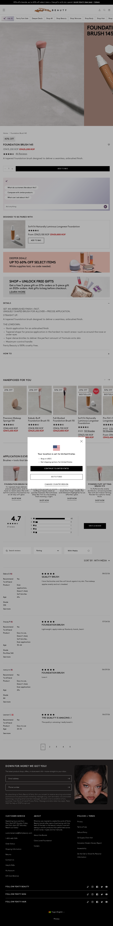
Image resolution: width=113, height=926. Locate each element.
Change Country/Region (56, 484)
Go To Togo (56, 477)
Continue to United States (56, 468)
